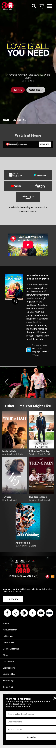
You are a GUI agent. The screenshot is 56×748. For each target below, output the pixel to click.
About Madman (10, 630)
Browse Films (9, 668)
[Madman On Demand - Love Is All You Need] (15, 144)
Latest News (8, 642)
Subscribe (13, 599)
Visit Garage (8, 680)
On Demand (8, 661)
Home (6, 623)
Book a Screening (11, 649)
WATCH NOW (44, 144)
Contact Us (8, 687)
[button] (7, 381)
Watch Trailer (36, 90)
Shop (5, 655)
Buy (18, 90)
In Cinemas (8, 636)
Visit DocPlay (9, 674)
